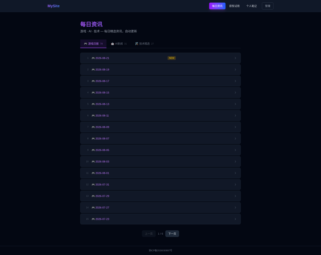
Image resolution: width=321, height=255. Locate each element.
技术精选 (144, 43)
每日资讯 (217, 5)
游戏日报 (93, 43)
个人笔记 (251, 5)
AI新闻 (119, 43)
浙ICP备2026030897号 (160, 250)
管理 (267, 5)
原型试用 (234, 5)
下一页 (172, 233)
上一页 (149, 233)
